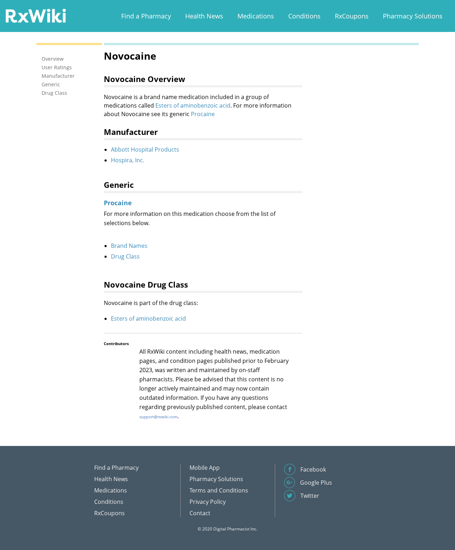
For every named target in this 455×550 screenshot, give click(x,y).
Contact (199, 513)
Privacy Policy (207, 502)
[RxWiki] (35, 15)
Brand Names (129, 246)
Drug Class (125, 256)
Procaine (203, 114)
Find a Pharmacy (146, 16)
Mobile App (204, 468)
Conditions (304, 16)
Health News (204, 16)
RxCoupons (352, 16)
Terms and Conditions (218, 490)
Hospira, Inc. (127, 160)
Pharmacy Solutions (413, 16)
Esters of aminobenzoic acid (192, 105)
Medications (255, 16)
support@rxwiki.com (158, 416)
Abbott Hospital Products (145, 149)
